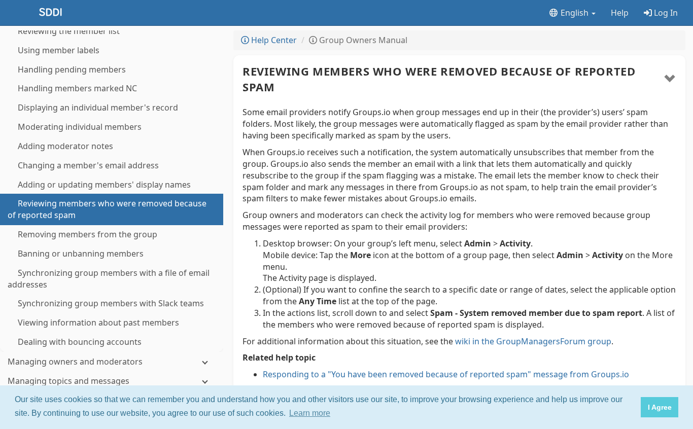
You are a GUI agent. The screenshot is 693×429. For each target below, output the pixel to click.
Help (620, 12)
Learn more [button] (309, 413)
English (575, 12)
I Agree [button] (660, 407)
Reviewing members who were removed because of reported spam (438, 78)
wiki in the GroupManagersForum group (533, 341)
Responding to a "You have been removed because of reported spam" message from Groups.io (446, 374)
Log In (665, 12)
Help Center (273, 40)
